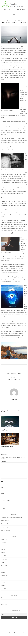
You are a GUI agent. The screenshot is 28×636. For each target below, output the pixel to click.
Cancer (2, 597)
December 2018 (4, 565)
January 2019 (3, 562)
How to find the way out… (6, 530)
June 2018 (3, 585)
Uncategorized (4, 604)
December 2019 (4, 546)
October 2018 (3, 572)
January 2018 (3, 588)
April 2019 (3, 552)
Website (2, 493)
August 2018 (3, 578)
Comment (3, 461)
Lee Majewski (14, 399)
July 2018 (3, 582)
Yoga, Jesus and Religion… (6, 523)
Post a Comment (18, 20)
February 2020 (4, 539)
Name (2, 481)
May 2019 (3, 549)
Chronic (2, 601)
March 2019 (3, 555)
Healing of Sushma (4, 520)
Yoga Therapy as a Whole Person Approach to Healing (11, 517)
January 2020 (3, 542)
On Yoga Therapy (4, 527)
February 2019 (4, 559)
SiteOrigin (22, 632)
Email (2, 487)
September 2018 (4, 575)
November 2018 (4, 569)
